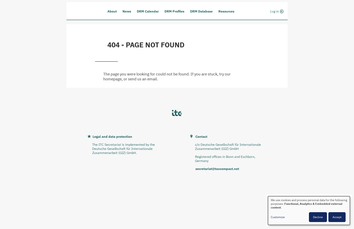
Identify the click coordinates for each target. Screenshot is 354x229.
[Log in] (276, 10)
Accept (337, 217)
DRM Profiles (174, 11)
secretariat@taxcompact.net (217, 169)
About (112, 11)
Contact (201, 136)
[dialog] (309, 210)
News (127, 11)
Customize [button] (278, 217)
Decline (318, 217)
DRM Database (201, 11)
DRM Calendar (148, 11)
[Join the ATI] (276, 16)
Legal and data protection (112, 136)
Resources (226, 11)
